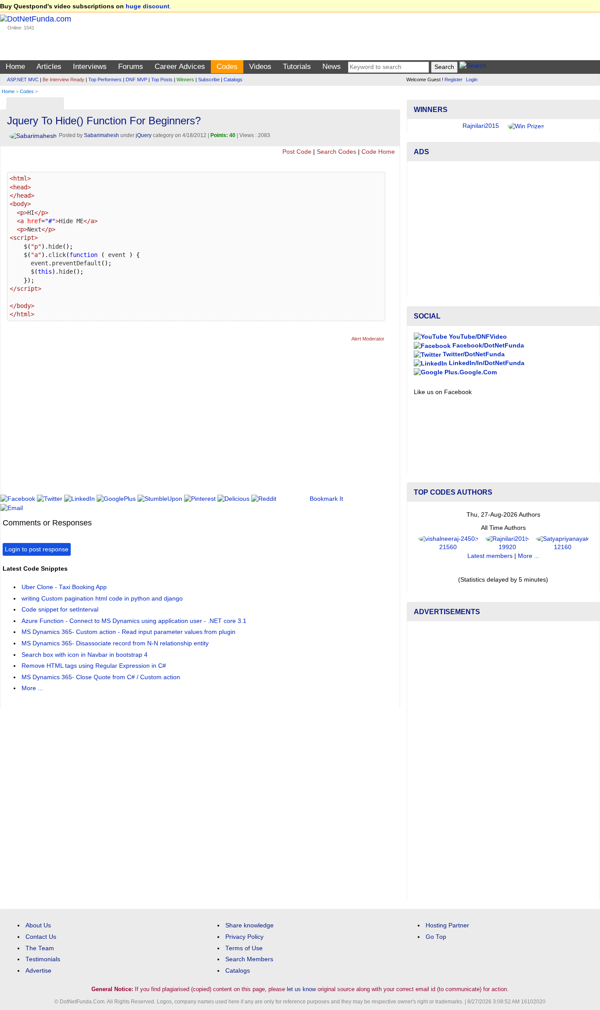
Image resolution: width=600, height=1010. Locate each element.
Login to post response (37, 549)
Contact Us (40, 937)
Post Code (296, 151)
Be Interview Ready (63, 79)
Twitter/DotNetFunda (473, 354)
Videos (260, 66)
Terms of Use (244, 948)
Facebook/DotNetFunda (487, 345)
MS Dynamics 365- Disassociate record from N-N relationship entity (115, 643)
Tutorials (297, 66)
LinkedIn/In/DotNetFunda (485, 363)
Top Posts (162, 79)
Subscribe (209, 79)
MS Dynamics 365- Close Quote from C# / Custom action (101, 677)
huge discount (148, 6)
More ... (32, 688)
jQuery (144, 135)
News (331, 66)
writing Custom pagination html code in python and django (102, 598)
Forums (130, 66)
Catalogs (233, 79)
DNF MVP (136, 79)
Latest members (490, 556)
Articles (48, 66)
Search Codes (336, 151)
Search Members (249, 959)
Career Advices (180, 66)
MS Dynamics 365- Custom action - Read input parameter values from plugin (128, 632)
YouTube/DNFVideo (477, 336)
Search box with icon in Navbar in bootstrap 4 (85, 655)
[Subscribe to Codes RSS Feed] (392, 101)
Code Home (378, 151)
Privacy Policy (244, 937)
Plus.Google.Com (470, 372)
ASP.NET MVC (23, 79)
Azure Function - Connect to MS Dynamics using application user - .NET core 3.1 (134, 621)
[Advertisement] (162, 422)
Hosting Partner (447, 925)
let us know (301, 989)
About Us (38, 925)
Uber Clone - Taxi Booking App (64, 587)
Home (15, 66)
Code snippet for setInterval (60, 609)
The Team (39, 948)
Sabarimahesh (101, 135)
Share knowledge (249, 925)
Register (454, 79)
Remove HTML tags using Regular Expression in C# (94, 665)
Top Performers (105, 79)
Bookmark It (326, 499)
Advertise (38, 970)
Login (471, 79)
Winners (185, 79)
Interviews (90, 66)
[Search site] (472, 67)
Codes (227, 66)
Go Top (436, 937)
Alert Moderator (367, 338)
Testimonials (42, 959)
